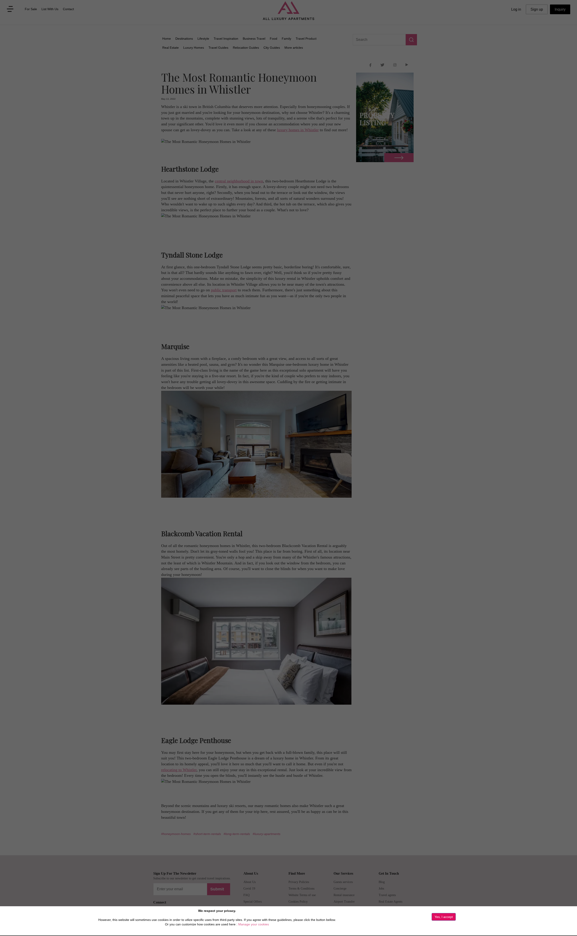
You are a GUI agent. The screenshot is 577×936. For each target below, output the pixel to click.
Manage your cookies (253, 924)
